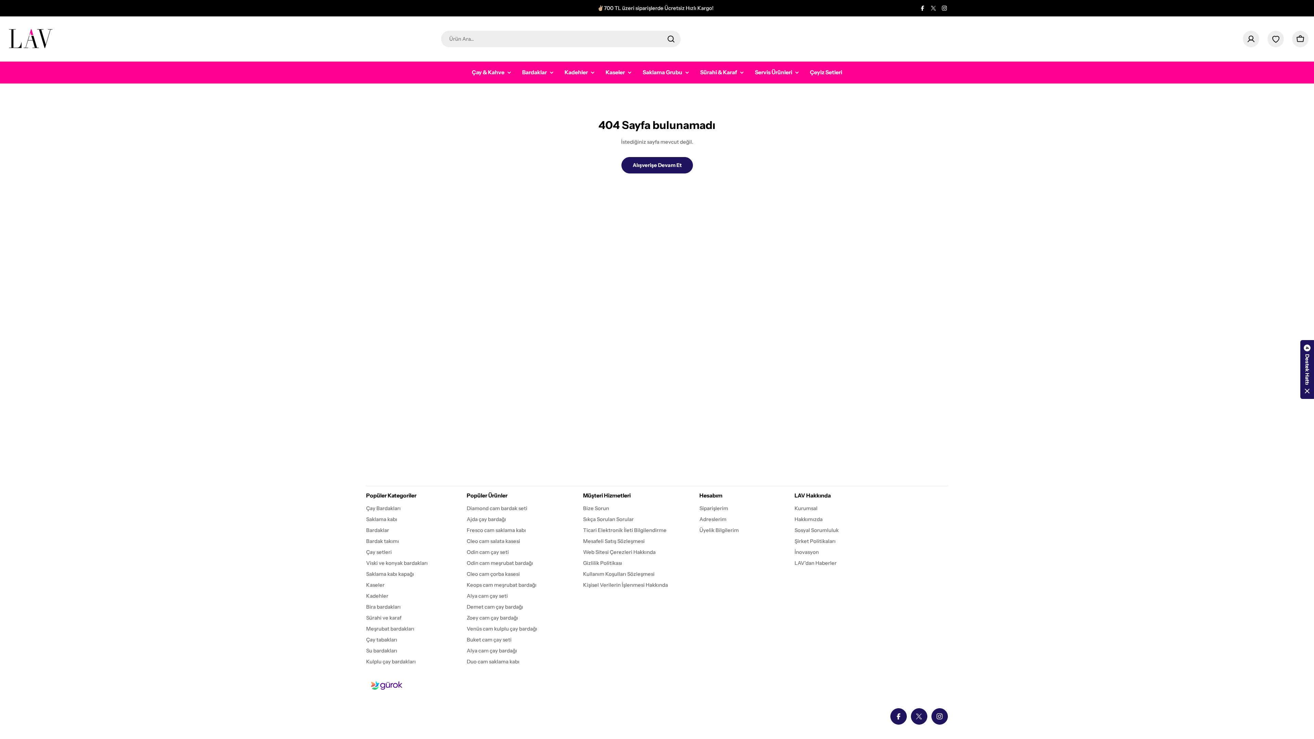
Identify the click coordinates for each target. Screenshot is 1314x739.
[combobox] (561, 39)
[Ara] (671, 39)
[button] (1307, 369)
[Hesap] (1251, 39)
